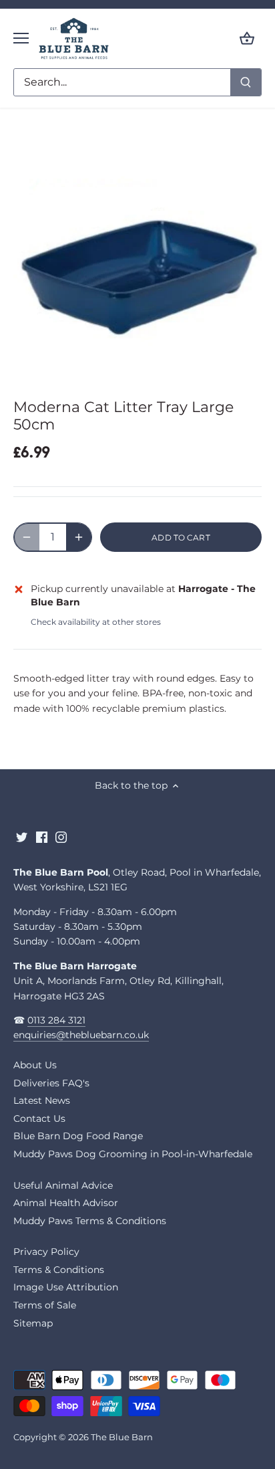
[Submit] (245, 82)
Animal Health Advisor (65, 1203)
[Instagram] (61, 837)
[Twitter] (21, 837)
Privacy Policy (46, 1252)
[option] (137, 255)
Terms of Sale (44, 1305)
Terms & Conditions (58, 1270)
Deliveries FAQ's (51, 1083)
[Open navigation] (21, 38)
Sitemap (33, 1323)
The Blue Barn (122, 1437)
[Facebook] (41, 837)
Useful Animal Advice (63, 1185)
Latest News (41, 1100)
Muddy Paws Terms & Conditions (89, 1221)
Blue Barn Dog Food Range (78, 1136)
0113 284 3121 (56, 1020)
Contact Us (39, 1118)
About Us (35, 1065)
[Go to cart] (247, 38)
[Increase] (78, 537)
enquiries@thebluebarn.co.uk (81, 1035)
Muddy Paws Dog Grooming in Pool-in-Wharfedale (132, 1154)
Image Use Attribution (65, 1287)
